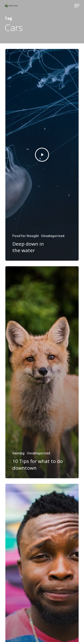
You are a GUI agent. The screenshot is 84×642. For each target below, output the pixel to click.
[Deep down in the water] (42, 155)
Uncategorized (52, 236)
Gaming (18, 453)
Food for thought (25, 236)
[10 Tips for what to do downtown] (42, 372)
